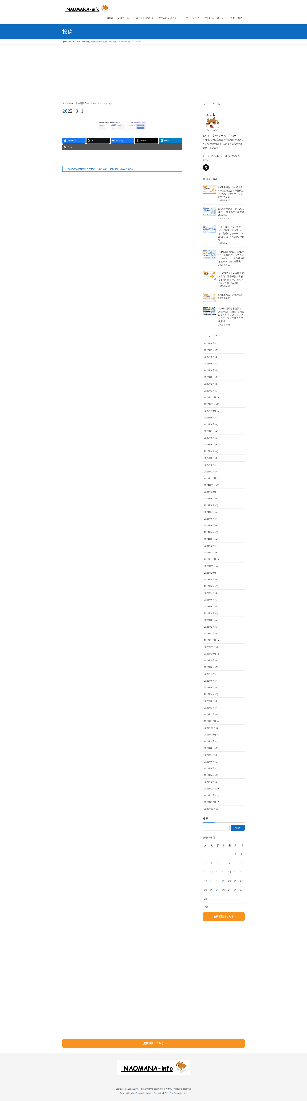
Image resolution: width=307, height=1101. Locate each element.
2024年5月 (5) (211, 525)
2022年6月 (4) (211, 681)
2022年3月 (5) (211, 701)
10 (205, 872)
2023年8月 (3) (211, 586)
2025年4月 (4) (211, 451)
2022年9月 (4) (211, 660)
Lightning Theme (152, 1093)
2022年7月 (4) (211, 674)
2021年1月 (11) (211, 795)
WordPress (136, 1093)
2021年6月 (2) (211, 761)
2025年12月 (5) (212, 397)
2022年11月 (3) (211, 647)
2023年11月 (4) (211, 566)
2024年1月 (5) (211, 552)
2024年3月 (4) (211, 539)
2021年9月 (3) (211, 741)
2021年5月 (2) (211, 768)
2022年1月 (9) (211, 714)
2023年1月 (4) (211, 633)
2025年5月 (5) (211, 444)
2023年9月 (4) (211, 579)
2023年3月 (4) (211, 620)
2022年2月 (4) (211, 707)
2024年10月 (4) (212, 492)
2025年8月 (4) (211, 424)
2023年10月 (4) (212, 572)
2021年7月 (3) (211, 755)
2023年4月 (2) (211, 613)
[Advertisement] (153, 68)
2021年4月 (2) (211, 775)
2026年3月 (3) (211, 377)
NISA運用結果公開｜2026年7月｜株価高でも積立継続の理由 (231, 212)
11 (211, 872)
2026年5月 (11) (211, 363)
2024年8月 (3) (211, 505)
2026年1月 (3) (211, 390)
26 (217, 890)
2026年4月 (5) (211, 370)
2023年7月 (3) (211, 593)
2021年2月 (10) (212, 788)
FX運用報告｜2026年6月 (230, 295)
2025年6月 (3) (211, 438)
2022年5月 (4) (211, 687)
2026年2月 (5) (211, 384)
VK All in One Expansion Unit (174, 1093)
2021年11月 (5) (211, 728)
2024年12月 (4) (212, 478)
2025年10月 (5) (212, 411)
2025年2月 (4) (211, 465)
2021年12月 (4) (212, 721)
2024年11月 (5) (211, 485)
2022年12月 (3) (212, 640)
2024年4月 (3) (211, 532)
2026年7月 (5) (211, 350)
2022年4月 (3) (211, 694)
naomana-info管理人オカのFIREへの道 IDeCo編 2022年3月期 (101, 168)
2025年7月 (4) (211, 431)
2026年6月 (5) (211, 357)
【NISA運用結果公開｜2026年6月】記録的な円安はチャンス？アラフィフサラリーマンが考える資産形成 (231, 315)
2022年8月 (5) (211, 667)
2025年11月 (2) (211, 404)
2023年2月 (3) (211, 627)
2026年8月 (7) (211, 343)
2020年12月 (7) (212, 802)
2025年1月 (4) (211, 471)
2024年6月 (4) (211, 518)
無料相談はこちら (223, 916)
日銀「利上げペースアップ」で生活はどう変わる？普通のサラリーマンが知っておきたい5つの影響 (231, 233)
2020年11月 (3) (211, 809)
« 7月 (205, 906)
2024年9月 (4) (211, 498)
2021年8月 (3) (211, 748)
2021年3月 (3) (211, 782)
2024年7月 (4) (211, 512)
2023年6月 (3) (211, 599)
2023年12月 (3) (212, 559)
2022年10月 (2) (212, 653)
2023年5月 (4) (211, 606)
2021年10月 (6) (212, 734)
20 (223, 881)
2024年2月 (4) (211, 546)
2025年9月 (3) (211, 417)
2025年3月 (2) (211, 458)
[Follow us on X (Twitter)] (206, 167)
